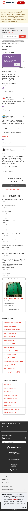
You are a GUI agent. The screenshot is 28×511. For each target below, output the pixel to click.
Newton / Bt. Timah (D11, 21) (11, 395)
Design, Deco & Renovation (12, 329)
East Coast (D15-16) (9, 391)
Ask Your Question (14, 185)
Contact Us (5, 430)
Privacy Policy (14, 499)
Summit (14, 459)
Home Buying (9, 340)
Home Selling (9, 347)
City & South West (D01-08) (10, 398)
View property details (14, 309)
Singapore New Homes (8, 489)
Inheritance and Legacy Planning (13, 361)
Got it (17, 64)
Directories (5, 479)
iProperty (14, 470)
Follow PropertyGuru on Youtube (13, 423)
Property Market (9, 365)
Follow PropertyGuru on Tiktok (19, 423)
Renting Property (9, 368)
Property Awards (14, 453)
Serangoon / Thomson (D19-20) (11, 409)
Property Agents (9, 357)
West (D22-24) (7, 405)
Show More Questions (14, 278)
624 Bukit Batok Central (8, 41)
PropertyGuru (5, 476)
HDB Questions (9, 336)
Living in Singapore (10, 354)
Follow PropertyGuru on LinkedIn (15, 423)
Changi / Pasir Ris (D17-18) (10, 402)
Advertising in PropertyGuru (12, 322)
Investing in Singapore (11, 350)
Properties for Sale (7, 483)
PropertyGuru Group (7, 427)
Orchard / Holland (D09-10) (10, 412)
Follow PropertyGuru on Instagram (11, 423)
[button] (24, 427)
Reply (12, 91)
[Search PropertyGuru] (25, 442)
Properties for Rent (7, 486)
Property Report (14, 465)
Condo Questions (19, 41)
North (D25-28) (7, 384)
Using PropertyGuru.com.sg (12, 372)
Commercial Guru (14, 447)
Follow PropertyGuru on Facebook (8, 423)
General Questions (10, 333)
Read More (5, 136)
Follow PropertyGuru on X (17, 423)
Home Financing (9, 343)
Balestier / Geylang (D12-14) (11, 388)
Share (12, 52)
